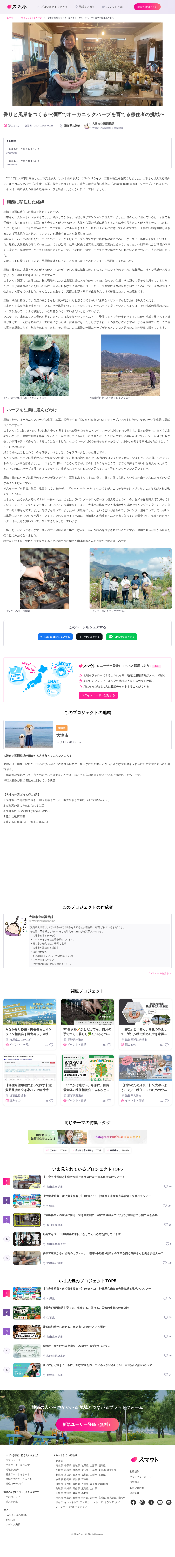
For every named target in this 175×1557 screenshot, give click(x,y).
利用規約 (134, 1471)
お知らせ (10, 1519)
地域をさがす (13, 1469)
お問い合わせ (137, 1487)
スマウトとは (13, 1460)
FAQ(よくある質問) (16, 1515)
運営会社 (134, 1493)
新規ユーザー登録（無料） (87, 1424)
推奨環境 (134, 1482)
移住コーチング (14, 1483)
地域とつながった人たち (19, 1479)
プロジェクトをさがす (18, 1465)
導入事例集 (12, 1501)
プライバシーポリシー (142, 1477)
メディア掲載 (13, 1524)
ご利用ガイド (13, 1497)
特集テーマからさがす (18, 1474)
